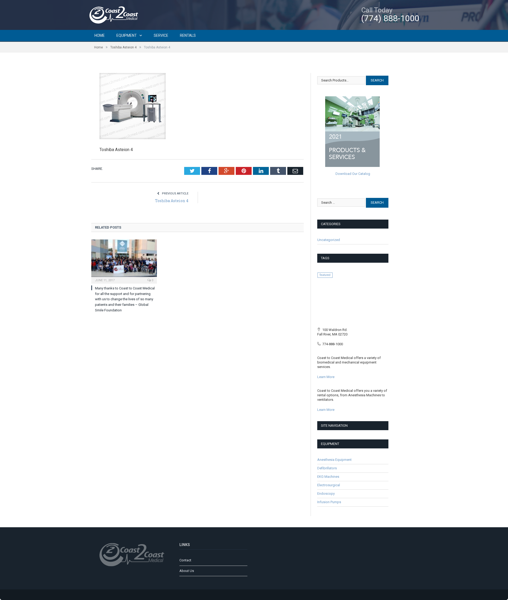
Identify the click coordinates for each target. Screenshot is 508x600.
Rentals (188, 35)
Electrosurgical (328, 485)
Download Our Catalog (352, 174)
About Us (186, 571)
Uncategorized (328, 240)
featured (325, 275)
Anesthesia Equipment (334, 460)
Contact (185, 560)
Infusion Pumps (329, 502)
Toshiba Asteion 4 (171, 200)
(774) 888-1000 (390, 18)
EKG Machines (328, 477)
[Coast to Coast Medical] (115, 14)
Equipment (126, 35)
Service (161, 35)
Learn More (325, 377)
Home (99, 35)
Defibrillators (327, 468)
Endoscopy (326, 494)
